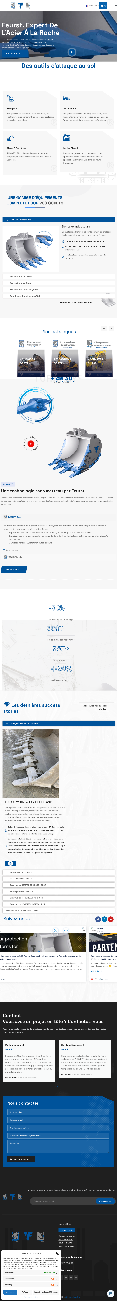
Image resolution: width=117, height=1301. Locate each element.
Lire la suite (16, 971)
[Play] (31, 443)
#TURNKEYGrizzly (67, 966)
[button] (58, 1253)
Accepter (10, 1292)
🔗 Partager (23, 979)
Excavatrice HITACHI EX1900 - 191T (22, 910)
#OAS (77, 966)
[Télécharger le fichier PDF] (10, 863)
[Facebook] (98, 919)
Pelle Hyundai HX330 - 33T (22, 878)
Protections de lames (21, 276)
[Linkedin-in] (71, 1277)
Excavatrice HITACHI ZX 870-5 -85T (26, 898)
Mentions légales (66, 1246)
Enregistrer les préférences (46, 1292)
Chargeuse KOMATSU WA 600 (24, 723)
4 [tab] (73, 381)
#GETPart (43, 966)
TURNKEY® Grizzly (14, 557)
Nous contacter (65, 1239)
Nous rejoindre (65, 1243)
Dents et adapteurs (20, 219)
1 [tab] (56, 381)
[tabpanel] (31, 358)
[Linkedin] (104, 919)
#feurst (35, 966)
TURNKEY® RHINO (31, 363)
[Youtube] (111, 919)
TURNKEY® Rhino (14, 517)
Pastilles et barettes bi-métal (25, 296)
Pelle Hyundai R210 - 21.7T (22, 891)
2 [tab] (62, 381)
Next (111, 328)
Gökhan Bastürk (72, 1297)
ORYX (91, 363)
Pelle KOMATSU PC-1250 (21, 872)
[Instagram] (76, 1277)
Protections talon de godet (24, 289)
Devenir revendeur (67, 1236)
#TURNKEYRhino (53, 966)
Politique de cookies (31, 1297)
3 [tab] (68, 381)
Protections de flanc (20, 283)
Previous (104, 328)
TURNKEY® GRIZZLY (66, 363)
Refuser (25, 1292)
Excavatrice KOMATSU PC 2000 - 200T (28, 885)
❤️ (12, 979)
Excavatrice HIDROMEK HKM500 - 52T (27, 904)
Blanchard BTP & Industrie (86, 963)
